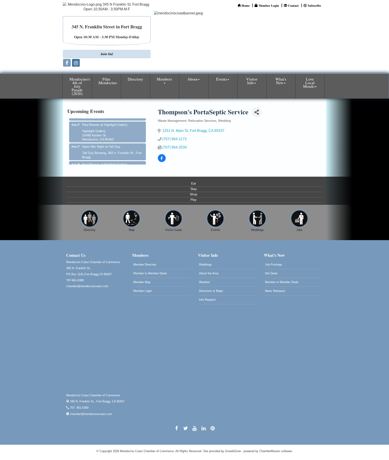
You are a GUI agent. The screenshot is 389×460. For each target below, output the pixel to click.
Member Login (142, 291)
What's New (280, 80)
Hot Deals (271, 273)
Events (221, 79)
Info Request (207, 299)
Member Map (141, 282)
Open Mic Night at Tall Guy (101, 142)
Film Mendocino (107, 80)
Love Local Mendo (308, 82)
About (192, 79)
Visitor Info (251, 80)
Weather (204, 282)
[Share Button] (257, 112)
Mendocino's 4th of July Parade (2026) (79, 86)
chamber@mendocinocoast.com (90, 414)
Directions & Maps (211, 291)
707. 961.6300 (78, 407)
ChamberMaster (269, 451)
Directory (135, 79)
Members (164, 79)
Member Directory (144, 264)
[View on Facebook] (162, 161)
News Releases (275, 291)
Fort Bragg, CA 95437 (97, 401)
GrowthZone (233, 451)
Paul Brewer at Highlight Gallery (104, 121)
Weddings (205, 264)
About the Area (208, 273)
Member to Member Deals (150, 273)
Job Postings (273, 264)
